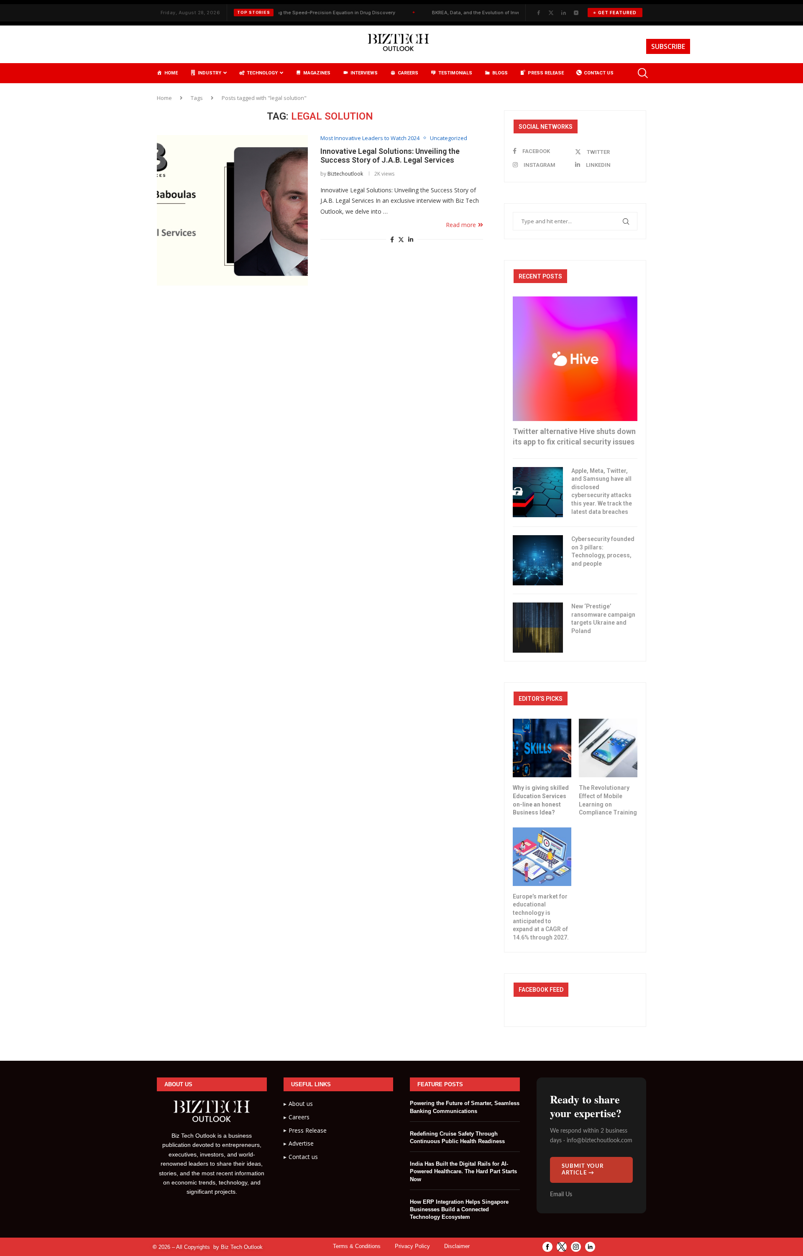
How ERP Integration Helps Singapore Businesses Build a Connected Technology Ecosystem (459, 1209)
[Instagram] (576, 12)
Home (164, 98)
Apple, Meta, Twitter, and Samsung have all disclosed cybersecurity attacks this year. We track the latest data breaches (601, 491)
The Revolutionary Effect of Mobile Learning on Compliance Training (608, 800)
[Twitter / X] (551, 12)
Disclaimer (457, 1246)
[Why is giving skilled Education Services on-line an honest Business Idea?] (542, 748)
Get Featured (617, 12)
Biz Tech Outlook (242, 1247)
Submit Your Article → (583, 1170)
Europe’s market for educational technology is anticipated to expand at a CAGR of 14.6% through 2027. (541, 917)
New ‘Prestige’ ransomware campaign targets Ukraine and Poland (603, 618)
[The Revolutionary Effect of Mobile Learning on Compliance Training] (608, 748)
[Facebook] (538, 12)
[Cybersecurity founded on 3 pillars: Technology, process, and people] (538, 560)
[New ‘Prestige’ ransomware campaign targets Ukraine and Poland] (538, 627)
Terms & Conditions (357, 1246)
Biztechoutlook (345, 173)
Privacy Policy (412, 1246)
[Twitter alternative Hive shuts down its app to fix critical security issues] (575, 358)
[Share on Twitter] (401, 239)
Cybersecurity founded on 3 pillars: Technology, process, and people (602, 551)
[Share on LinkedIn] (410, 239)
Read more (461, 225)
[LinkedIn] (563, 12)
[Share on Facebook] (392, 239)
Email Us (561, 1194)
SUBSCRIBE (668, 46)
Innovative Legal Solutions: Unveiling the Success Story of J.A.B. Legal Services (390, 155)
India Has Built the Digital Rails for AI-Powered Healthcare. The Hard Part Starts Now (463, 1171)
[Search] (642, 73)
